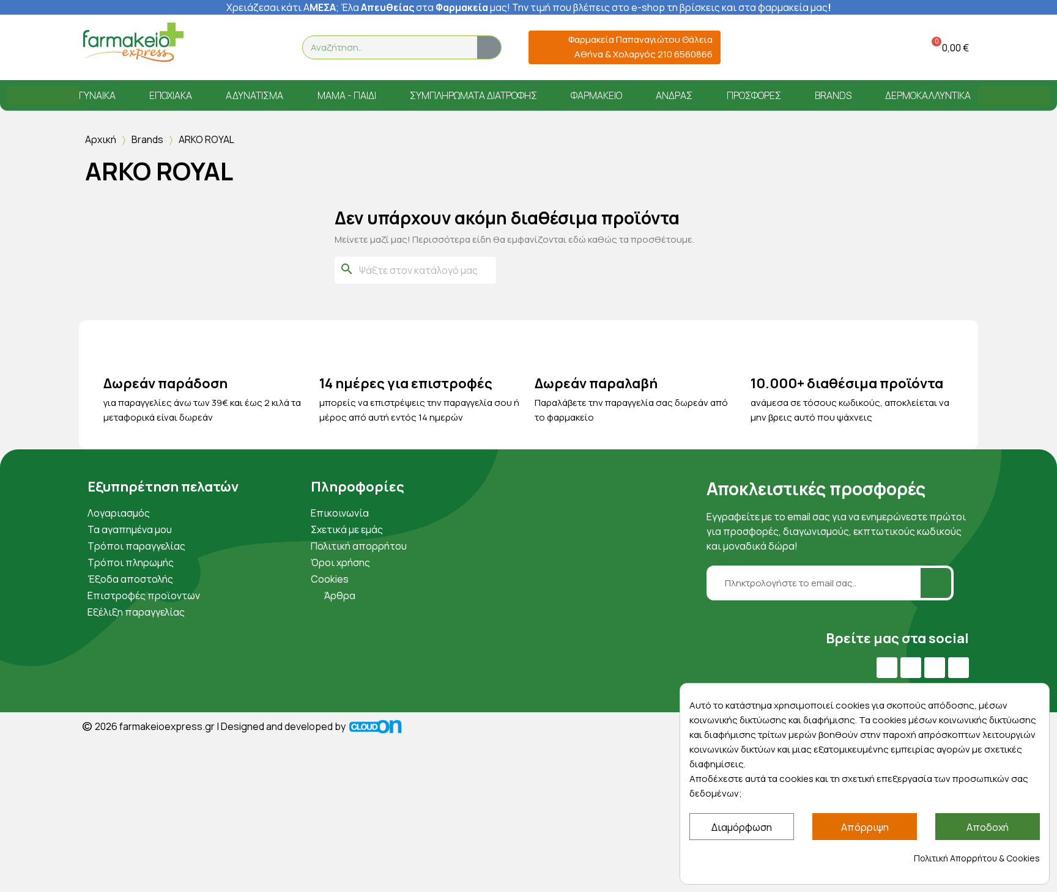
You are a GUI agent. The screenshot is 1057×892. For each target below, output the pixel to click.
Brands (147, 139)
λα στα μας (427, 7)
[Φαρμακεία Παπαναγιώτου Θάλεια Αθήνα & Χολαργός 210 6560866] (542, 47)
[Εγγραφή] (936, 583)
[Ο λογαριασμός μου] (885, 47)
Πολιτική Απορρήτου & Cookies (977, 858)
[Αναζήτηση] (489, 47)
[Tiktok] (958, 667)
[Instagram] (934, 667)
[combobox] (382, 47)
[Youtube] (910, 667)
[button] (948, 47)
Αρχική (100, 139)
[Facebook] (887, 667)
